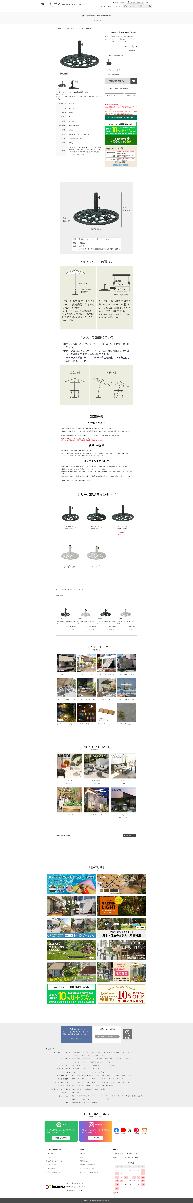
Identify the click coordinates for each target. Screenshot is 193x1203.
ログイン (73, 589)
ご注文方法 (49, 1153)
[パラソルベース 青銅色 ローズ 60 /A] (62, 84)
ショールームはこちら (73, 1190)
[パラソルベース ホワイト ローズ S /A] (85, 611)
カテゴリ (102, 6)
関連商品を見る (131, 95)
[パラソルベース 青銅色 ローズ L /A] (105, 611)
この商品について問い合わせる (121, 88)
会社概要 (82, 1153)
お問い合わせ (50, 1168)
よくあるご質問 (51, 1165)
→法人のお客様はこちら (54, 1172)
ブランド (117, 6)
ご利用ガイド (50, 1157)
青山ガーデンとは (85, 1157)
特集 (109, 6)
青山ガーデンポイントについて (56, 1161)
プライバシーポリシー (87, 1168)
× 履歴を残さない (129, 835)
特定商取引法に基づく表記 (88, 1165)
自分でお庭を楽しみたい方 (75, 1183)
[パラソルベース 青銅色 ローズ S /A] (65, 611)
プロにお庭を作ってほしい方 (75, 1187)
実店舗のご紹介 (85, 1161)
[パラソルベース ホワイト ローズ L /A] (125, 611)
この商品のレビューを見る (115, 95)
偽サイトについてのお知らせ (89, 1172)
